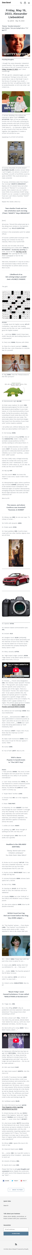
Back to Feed (17, 1189)
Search (6, 1205)
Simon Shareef (13, 1249)
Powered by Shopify (22, 1249)
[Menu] (29, 3)
